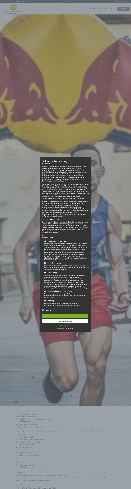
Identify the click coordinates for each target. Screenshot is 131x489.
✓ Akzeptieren (65, 316)
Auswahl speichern (65, 321)
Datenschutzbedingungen (65, 328)
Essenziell (48, 310)
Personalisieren (65, 325)
